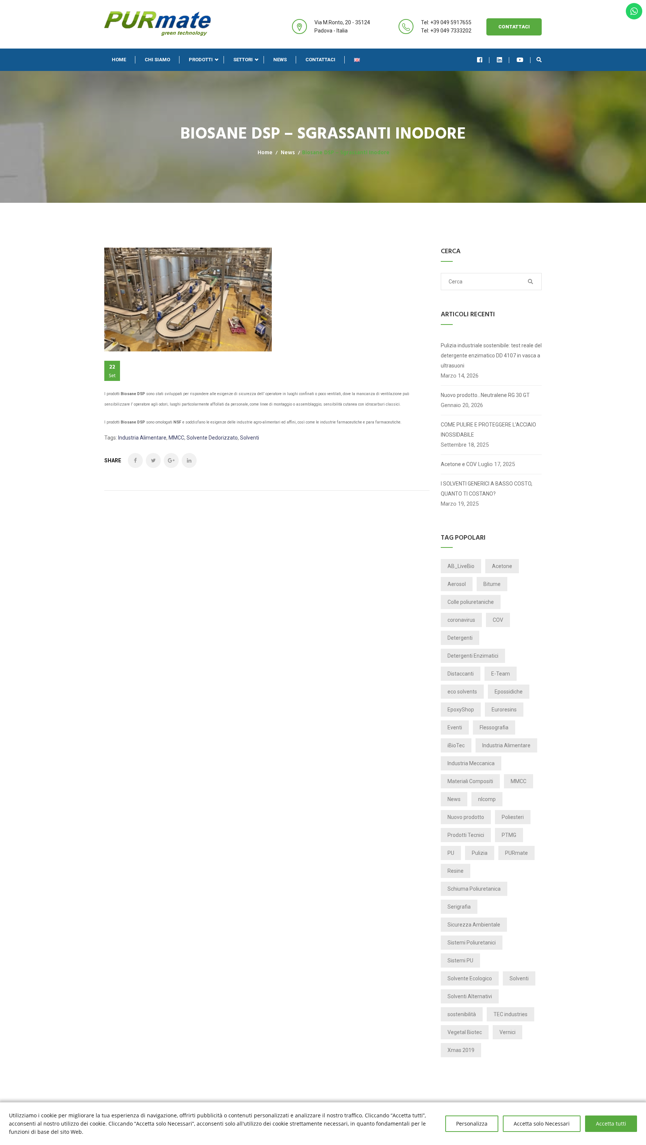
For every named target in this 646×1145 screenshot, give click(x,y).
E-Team (500, 674)
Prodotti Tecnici (465, 835)
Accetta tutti (611, 1123)
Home (119, 59)
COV (498, 620)
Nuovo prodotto (465, 817)
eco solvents (462, 692)
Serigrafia (459, 907)
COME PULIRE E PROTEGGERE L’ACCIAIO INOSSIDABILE (488, 430)
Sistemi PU (460, 961)
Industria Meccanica (471, 763)
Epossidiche (509, 692)
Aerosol (456, 584)
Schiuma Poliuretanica (474, 889)
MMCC (176, 438)
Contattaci (514, 27)
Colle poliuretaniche (470, 602)
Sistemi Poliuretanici (471, 943)
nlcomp (487, 799)
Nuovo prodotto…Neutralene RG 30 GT (485, 395)
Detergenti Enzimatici (472, 656)
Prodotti (201, 59)
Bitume (492, 584)
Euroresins (504, 710)
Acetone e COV (459, 464)
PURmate (516, 853)
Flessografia (494, 727)
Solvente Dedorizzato (212, 438)
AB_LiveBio (460, 566)
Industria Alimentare (142, 438)
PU (450, 853)
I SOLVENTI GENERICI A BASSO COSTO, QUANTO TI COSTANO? (486, 489)
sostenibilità (461, 1014)
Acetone (502, 566)
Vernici (507, 1032)
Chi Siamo (157, 59)
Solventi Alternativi (469, 996)
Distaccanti (460, 674)
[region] (323, 1123)
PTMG (509, 835)
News (280, 59)
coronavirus (461, 620)
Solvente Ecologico (469, 978)
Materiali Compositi (470, 781)
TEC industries (510, 1014)
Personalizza (471, 1123)
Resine (455, 871)
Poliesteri (513, 817)
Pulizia (479, 853)
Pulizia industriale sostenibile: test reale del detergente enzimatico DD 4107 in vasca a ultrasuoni (491, 355)
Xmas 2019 (460, 1050)
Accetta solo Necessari (542, 1123)
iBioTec (456, 745)
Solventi (249, 438)
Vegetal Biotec (464, 1032)
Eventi (454, 727)
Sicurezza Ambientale (473, 925)
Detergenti (460, 638)
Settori (243, 59)
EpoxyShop (460, 710)
